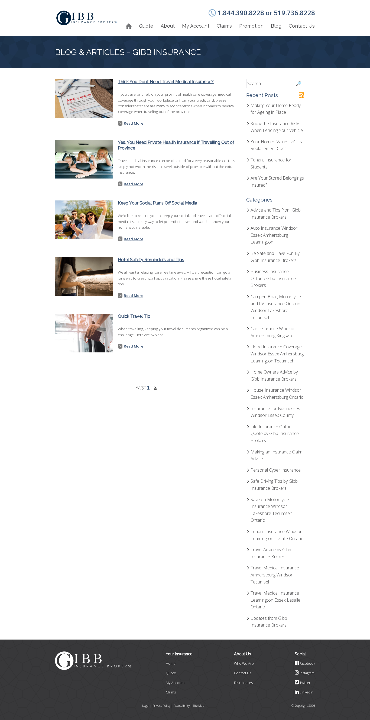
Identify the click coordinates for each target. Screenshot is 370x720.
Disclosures (243, 682)
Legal (145, 705)
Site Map (198, 705)
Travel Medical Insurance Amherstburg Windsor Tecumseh (275, 575)
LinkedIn (306, 692)
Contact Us (302, 26)
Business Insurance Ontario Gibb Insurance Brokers (273, 278)
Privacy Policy (161, 705)
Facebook (307, 663)
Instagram (306, 672)
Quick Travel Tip (134, 316)
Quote (171, 672)
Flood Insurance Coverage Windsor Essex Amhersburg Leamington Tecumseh (277, 354)
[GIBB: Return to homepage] (86, 18)
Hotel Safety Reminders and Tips (151, 259)
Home (171, 663)
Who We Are (244, 663)
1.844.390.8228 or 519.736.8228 (266, 12)
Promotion (251, 26)
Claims (224, 26)
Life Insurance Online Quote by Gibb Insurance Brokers (275, 433)
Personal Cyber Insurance (276, 470)
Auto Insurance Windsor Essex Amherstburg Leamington (274, 235)
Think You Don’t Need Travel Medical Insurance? (166, 81)
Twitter (304, 682)
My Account (195, 26)
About (168, 26)
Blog (276, 26)
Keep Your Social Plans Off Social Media (157, 203)
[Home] (128, 26)
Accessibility (182, 705)
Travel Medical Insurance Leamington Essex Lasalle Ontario (275, 600)
